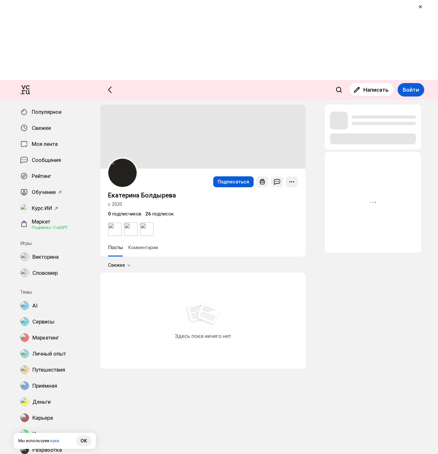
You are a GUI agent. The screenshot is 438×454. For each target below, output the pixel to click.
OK (83, 441)
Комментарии (143, 247)
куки (54, 440)
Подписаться (233, 182)
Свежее (116, 265)
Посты (115, 247)
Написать (376, 90)
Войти (411, 90)
